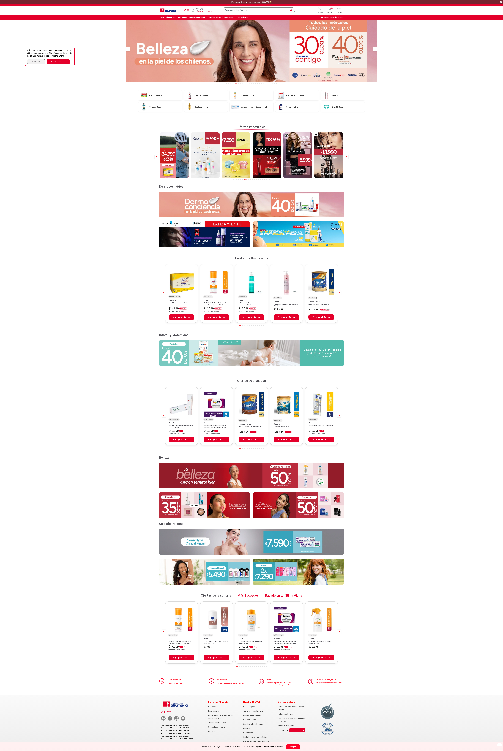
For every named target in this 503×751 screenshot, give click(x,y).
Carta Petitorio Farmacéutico (255, 737)
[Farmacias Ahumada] (167, 10)
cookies (280, 747)
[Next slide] (346, 157)
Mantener (36, 62)
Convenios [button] (182, 17)
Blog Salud (212, 731)
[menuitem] (331, 17)
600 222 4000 (298, 730)
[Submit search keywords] (291, 10)
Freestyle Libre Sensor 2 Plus (178, 303)
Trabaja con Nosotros (217, 723)
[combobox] (259, 10)
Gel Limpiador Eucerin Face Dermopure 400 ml (248, 304)
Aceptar (293, 747)
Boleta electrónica (285, 714)
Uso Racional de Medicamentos (256, 741)
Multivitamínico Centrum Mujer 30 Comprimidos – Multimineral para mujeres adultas (215, 427)
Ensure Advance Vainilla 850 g (318, 304)
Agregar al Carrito (181, 317)
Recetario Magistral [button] (197, 17)
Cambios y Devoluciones (253, 724)
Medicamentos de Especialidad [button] (221, 17)
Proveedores (213, 711)
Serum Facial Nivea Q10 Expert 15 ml (320, 425)
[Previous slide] (157, 157)
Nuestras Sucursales (286, 726)
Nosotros (212, 707)
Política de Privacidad (252, 715)
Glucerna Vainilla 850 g (281, 426)
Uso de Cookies (249, 720)
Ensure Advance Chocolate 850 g (250, 426)
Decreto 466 (248, 733)
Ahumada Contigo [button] (168, 17)
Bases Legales (249, 707)
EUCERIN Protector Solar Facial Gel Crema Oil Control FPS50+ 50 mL (215, 304)
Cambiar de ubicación (203, 12)
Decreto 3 (247, 728)
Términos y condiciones (253, 711)
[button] (319, 10)
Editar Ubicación (58, 62)
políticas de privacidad (265, 747)
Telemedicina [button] (242, 17)
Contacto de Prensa (216, 727)
